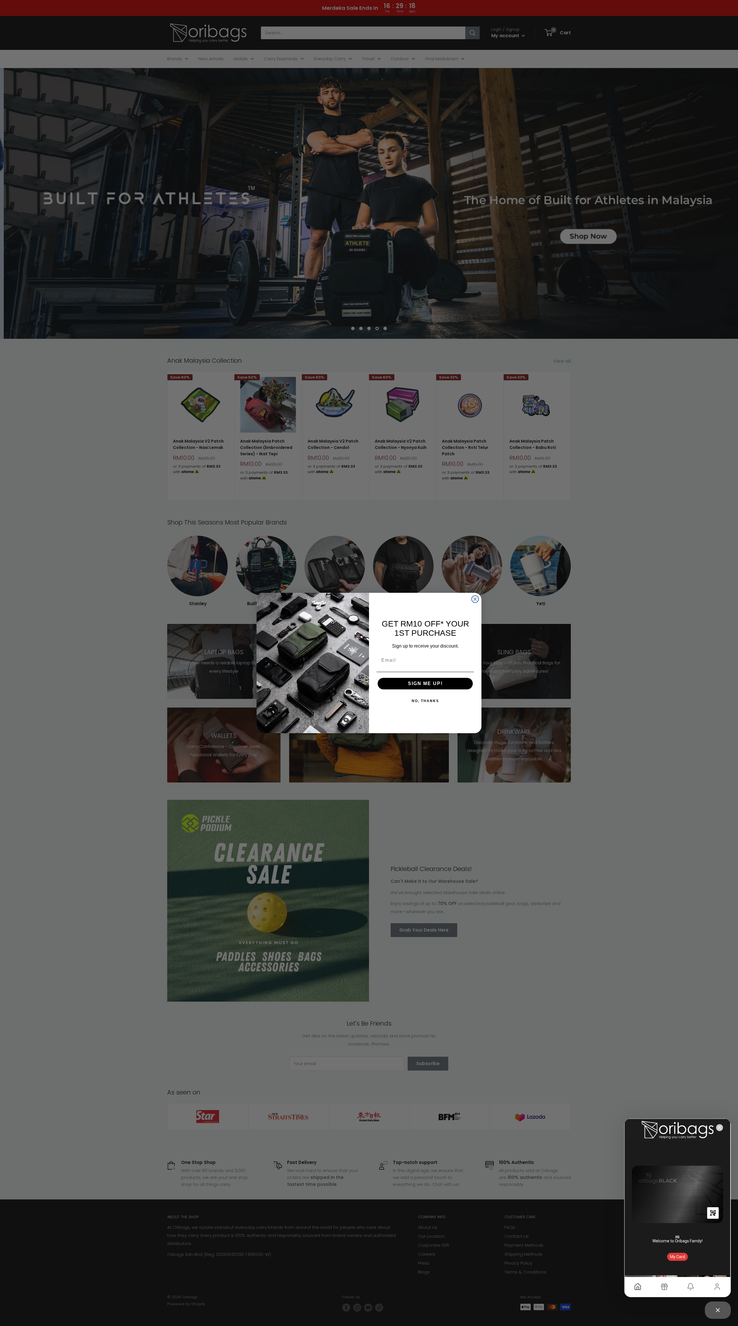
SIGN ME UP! (425, 683)
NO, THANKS (425, 701)
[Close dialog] (475, 599)
